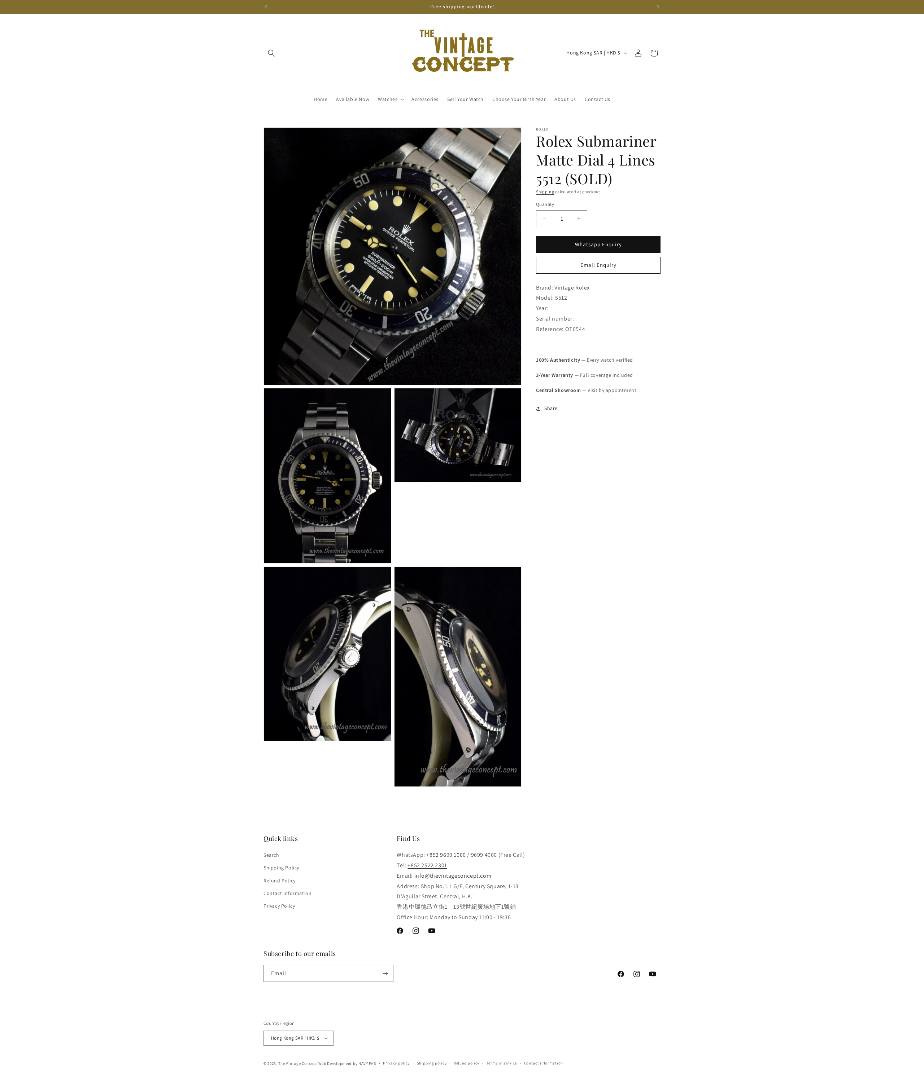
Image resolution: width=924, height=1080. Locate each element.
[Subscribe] (385, 973)
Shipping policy (432, 1063)
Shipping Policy (281, 867)
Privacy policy (396, 1063)
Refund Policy (279, 880)
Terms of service (502, 1063)
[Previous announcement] (266, 7)
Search (271, 855)
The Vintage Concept (297, 1063)
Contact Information (287, 893)
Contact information (543, 1063)
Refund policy (466, 1063)
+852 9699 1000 (446, 855)
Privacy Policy (279, 906)
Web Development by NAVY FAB (347, 1063)
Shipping (545, 191)
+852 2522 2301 (427, 865)
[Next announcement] (658, 7)
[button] (271, 53)
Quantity (545, 205)
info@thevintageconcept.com (453, 876)
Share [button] (551, 408)
